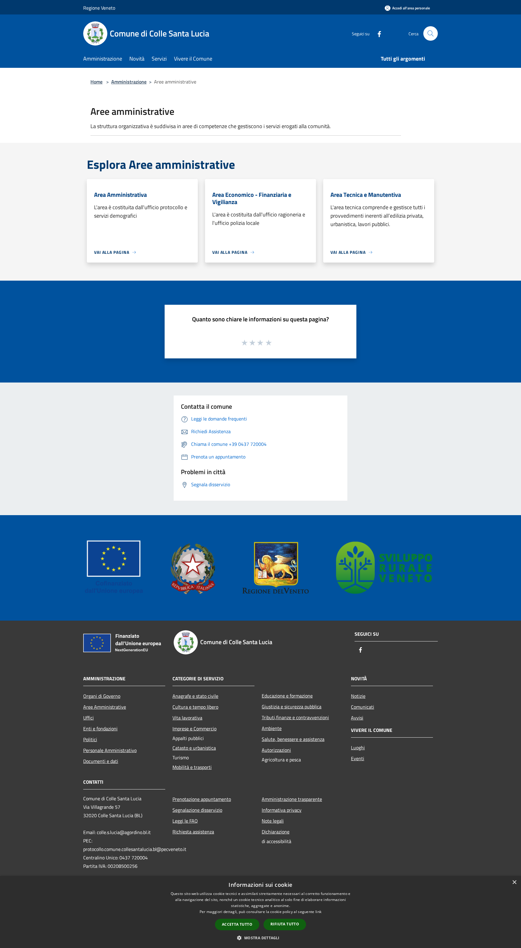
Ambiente (272, 728)
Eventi (357, 758)
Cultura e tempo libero (195, 706)
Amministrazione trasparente (292, 799)
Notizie (358, 696)
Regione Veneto (99, 7)
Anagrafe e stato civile (195, 696)
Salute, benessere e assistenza (293, 739)
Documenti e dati (100, 761)
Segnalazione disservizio (197, 810)
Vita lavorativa (187, 717)
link (318, 911)
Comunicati (362, 706)
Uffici (88, 717)
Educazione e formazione (287, 695)
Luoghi (358, 747)
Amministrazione (129, 81)
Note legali (273, 820)
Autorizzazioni (276, 750)
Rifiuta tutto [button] (284, 924)
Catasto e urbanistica (194, 747)
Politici (90, 739)
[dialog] (260, 912)
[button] (260, 938)
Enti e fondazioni (100, 728)
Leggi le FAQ (185, 820)
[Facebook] (377, 33)
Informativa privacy (282, 810)
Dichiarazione (275, 831)
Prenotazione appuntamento (201, 799)
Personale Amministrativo (110, 750)
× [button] (514, 882)
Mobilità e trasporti (192, 767)
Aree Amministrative (104, 706)
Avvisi (357, 717)
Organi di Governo (101, 696)
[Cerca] (430, 33)
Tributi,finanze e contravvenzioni (295, 717)
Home (96, 81)
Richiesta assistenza (193, 831)
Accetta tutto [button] (237, 924)
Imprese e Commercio (194, 728)
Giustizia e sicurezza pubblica (291, 706)
